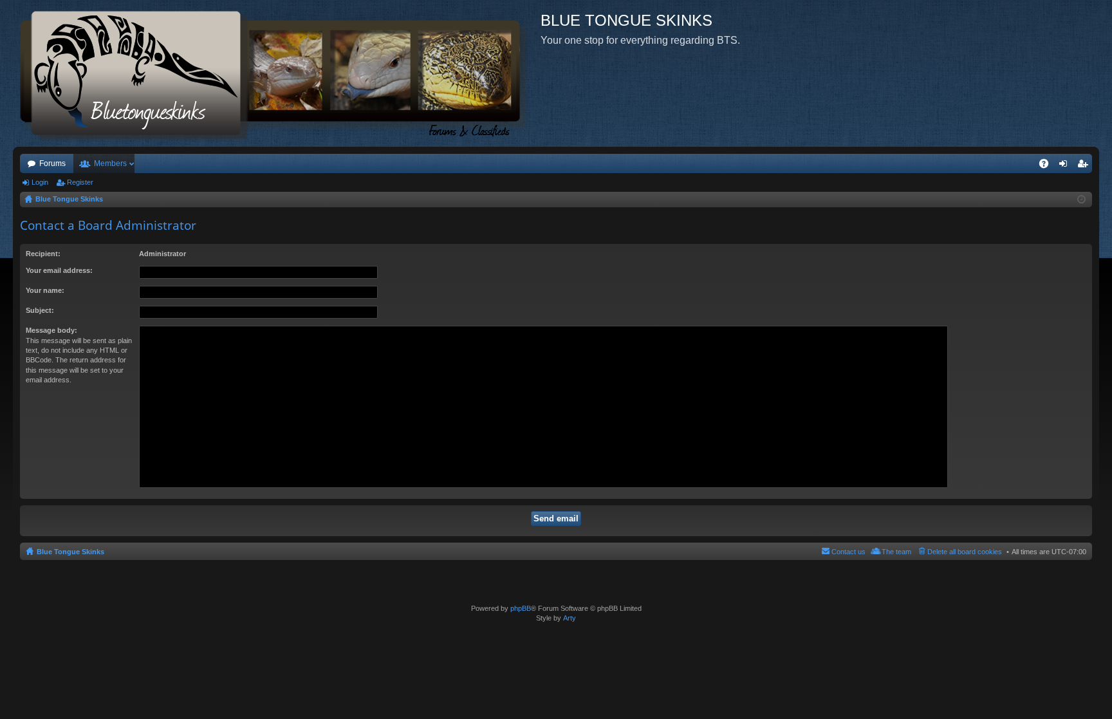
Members (110, 163)
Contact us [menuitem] (848, 552)
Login (40, 182)
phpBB (520, 608)
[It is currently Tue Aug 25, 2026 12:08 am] (1081, 199)
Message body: (51, 330)
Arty (569, 618)
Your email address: (59, 270)
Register (80, 182)
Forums (52, 163)
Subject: (40, 310)
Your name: (45, 290)
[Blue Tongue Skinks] (277, 73)
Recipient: (43, 253)
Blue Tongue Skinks (70, 552)
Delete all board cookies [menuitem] (964, 552)
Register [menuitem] (1085, 166)
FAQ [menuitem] (1047, 166)
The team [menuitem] (896, 552)
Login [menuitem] (1066, 166)
